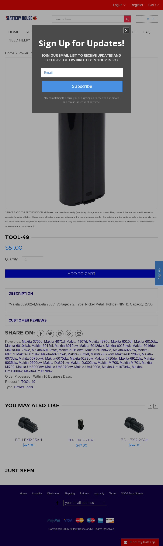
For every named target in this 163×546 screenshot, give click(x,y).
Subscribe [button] (82, 86)
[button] (126, 30)
